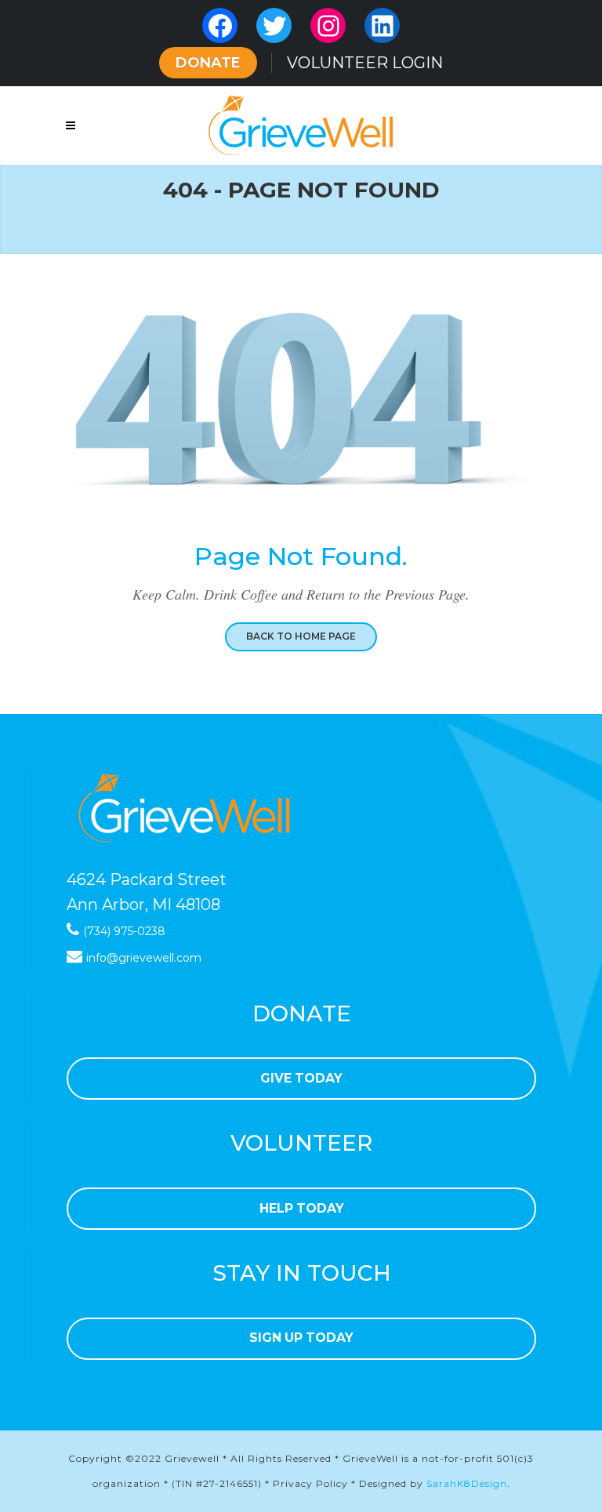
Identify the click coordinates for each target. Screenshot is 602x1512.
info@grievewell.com (143, 958)
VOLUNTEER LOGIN (365, 62)
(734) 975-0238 (124, 931)
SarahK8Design (466, 1483)
